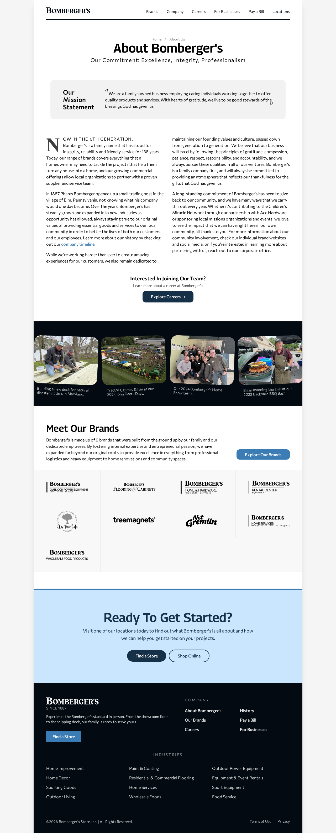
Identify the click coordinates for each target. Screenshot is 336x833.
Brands (152, 11)
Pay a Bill (256, 11)
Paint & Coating (144, 768)
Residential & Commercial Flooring (162, 777)
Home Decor (58, 777)
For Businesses (227, 11)
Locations (281, 11)
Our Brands (195, 719)
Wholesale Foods (145, 796)
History (247, 710)
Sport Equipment (228, 787)
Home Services (143, 787)
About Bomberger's (203, 710)
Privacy (283, 821)
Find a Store (146, 655)
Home (156, 39)
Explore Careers (166, 296)
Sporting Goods (61, 787)
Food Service (224, 796)
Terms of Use (260, 821)
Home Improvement (65, 768)
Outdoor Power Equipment (238, 768)
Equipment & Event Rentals (238, 777)
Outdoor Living (61, 796)
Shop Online (189, 655)
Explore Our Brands (263, 454)
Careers (199, 11)
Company (175, 11)
